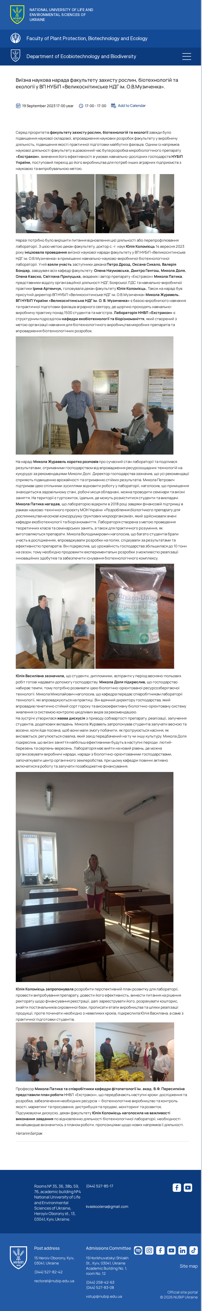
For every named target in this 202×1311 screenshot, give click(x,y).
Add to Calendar (132, 105)
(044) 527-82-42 (48, 1272)
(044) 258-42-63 (100, 1282)
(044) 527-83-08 (100, 1287)
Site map (189, 1266)
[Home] (18, 1257)
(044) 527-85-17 (99, 1186)
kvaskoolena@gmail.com (107, 1206)
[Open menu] (186, 56)
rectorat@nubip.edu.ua (54, 1280)
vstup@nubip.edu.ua (104, 1296)
